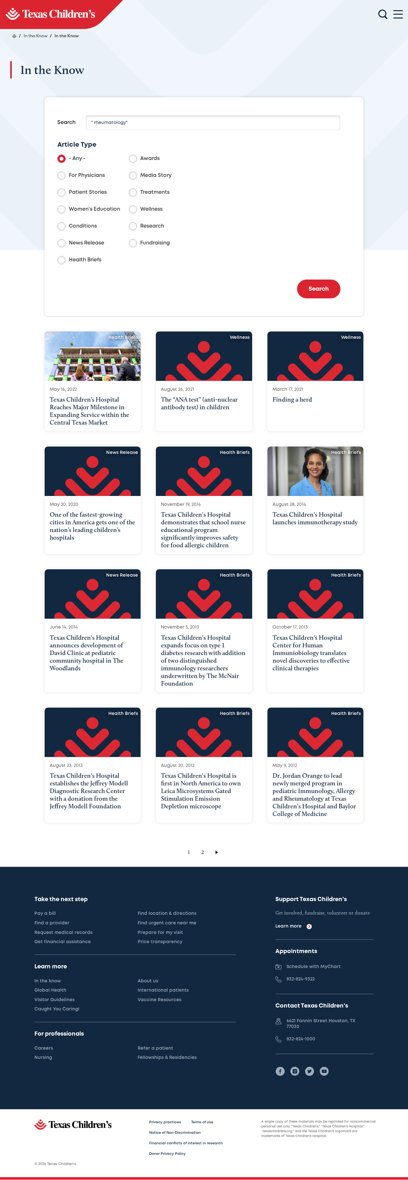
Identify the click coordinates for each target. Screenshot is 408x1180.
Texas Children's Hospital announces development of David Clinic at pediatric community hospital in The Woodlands (86, 653)
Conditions (83, 226)
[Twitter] (309, 1071)
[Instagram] (295, 1071)
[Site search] (383, 15)
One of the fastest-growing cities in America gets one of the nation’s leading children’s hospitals (92, 526)
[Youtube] (324, 1071)
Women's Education (94, 209)
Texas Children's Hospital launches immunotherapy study (315, 518)
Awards (150, 158)
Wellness (151, 209)
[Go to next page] (217, 852)
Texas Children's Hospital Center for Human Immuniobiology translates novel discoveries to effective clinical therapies (311, 653)
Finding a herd (292, 399)
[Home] (14, 36)
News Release (86, 243)
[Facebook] (280, 1071)
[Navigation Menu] (398, 14)
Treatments (155, 192)
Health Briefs (85, 260)
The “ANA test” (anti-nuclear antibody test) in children (199, 403)
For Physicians (87, 175)
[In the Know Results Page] (61, 14)
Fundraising (155, 243)
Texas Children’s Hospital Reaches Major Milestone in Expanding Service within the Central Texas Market (89, 411)
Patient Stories (88, 192)
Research (152, 226)
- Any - (77, 158)
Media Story (155, 175)
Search (66, 122)
